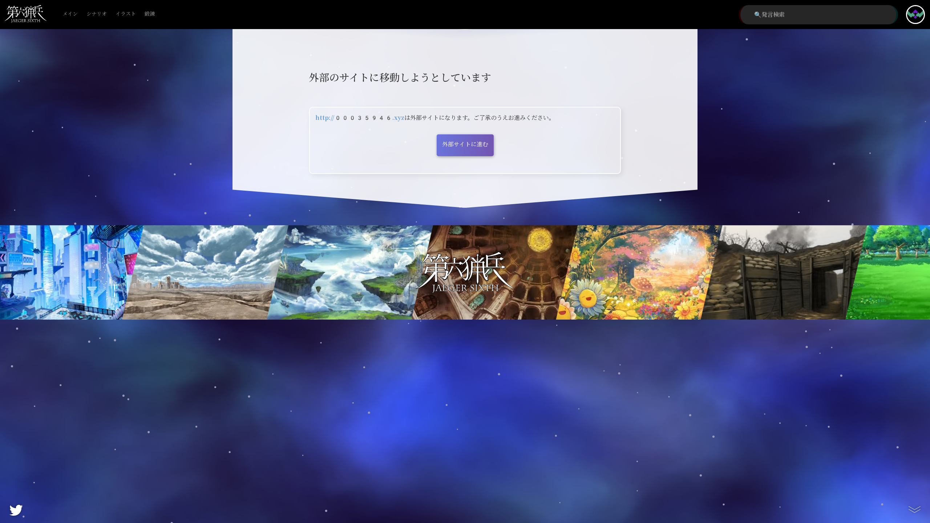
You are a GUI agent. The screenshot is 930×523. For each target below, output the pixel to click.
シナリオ (96, 14)
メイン (70, 14)
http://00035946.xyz (359, 117)
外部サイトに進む (465, 144)
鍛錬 (150, 14)
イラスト (126, 14)
